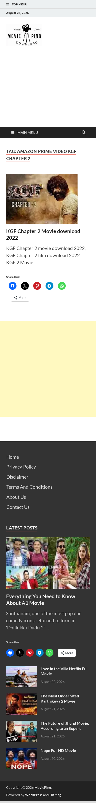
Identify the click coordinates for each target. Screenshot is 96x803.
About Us (16, 497)
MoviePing (42, 787)
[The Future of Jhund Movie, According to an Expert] (21, 724)
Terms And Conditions (29, 487)
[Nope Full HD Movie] (21, 751)
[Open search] (83, 132)
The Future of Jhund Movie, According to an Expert (65, 726)
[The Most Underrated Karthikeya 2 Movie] (21, 697)
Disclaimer (17, 477)
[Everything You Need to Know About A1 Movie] (48, 540)
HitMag (55, 795)
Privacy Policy (21, 467)
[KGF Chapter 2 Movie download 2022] (48, 199)
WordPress (33, 795)
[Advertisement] (48, 91)
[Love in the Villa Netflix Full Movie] (21, 669)
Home (12, 457)
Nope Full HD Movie (58, 750)
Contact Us (18, 507)
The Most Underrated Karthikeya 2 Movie (60, 698)
